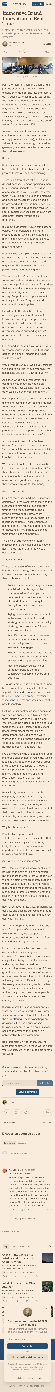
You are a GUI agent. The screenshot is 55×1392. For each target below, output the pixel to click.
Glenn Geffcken (16, 42)
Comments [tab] (9, 1143)
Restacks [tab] (21, 1143)
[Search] (50, 1246)
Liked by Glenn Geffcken (21, 1173)
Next (45, 1122)
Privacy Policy (37, 1369)
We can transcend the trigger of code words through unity (18, 1292)
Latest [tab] (13, 1246)
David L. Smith (16, 1170)
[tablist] (15, 1143)
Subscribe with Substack (29, 1357)
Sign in (49, 4)
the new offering (12, 1019)
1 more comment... (11, 1231)
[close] (46, 1308)
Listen (48, 44)
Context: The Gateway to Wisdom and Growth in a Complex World (17, 1258)
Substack (13, 1385)
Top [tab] (5, 1246)
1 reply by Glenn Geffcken (24, 1218)
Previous (11, 1122)
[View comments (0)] (16, 1276)
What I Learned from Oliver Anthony (19, 1285)
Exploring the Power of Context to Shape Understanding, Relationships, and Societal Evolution (19, 1267)
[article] (27, 1265)
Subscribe (38, 4)
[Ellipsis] (51, 1170)
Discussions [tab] (24, 1246)
